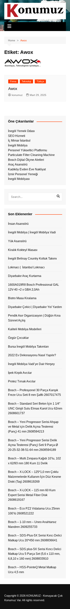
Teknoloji (26, 81)
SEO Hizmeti (16, 135)
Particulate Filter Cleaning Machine (31, 155)
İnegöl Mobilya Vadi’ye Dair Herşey (31, 364)
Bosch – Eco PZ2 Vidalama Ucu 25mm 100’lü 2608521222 (34, 511)
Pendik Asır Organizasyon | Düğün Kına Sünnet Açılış (34, 318)
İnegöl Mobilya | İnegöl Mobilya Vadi (32, 232)
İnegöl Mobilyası (19, 178)
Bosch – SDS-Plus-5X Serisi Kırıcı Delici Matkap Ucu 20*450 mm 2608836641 (35, 538)
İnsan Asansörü (18, 223)
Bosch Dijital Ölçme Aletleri (26, 159)
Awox (12, 89)
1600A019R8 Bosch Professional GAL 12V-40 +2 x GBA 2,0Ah (33, 287)
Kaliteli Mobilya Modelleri (24, 329)
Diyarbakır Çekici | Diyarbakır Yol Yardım (35, 307)
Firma (13, 81)
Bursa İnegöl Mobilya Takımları (28, 346)
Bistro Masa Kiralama (22, 298)
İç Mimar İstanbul (19, 140)
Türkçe (40, 81)
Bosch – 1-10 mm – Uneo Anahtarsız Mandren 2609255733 (32, 524)
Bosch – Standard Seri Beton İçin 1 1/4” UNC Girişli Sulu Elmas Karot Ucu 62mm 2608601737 (35, 408)
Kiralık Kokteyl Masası (22, 249)
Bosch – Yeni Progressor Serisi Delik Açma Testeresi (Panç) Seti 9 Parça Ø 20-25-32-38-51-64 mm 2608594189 (33, 445)
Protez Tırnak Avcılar (21, 381)
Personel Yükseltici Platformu (27, 150)
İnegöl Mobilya (17, 145)
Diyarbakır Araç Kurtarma (24, 275)
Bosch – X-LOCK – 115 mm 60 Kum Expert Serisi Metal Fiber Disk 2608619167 (31, 495)
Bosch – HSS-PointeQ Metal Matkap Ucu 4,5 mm (32, 570)
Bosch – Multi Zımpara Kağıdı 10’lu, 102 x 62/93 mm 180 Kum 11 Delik (34, 461)
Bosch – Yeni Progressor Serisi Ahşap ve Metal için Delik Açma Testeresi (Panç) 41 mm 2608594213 (33, 426)
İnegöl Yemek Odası (21, 131)
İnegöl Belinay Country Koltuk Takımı (32, 258)
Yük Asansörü (17, 241)
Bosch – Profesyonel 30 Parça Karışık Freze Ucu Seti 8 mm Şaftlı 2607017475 (34, 393)
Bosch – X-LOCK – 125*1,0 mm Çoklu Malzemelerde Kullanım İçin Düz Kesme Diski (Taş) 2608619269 (34, 476)
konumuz (17, 94)
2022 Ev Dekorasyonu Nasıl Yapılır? (32, 355)
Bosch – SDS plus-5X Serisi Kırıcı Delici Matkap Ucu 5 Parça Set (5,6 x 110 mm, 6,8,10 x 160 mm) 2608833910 (34, 553)
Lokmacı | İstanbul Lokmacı (26, 267)
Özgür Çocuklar (18, 337)
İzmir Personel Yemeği (23, 174)
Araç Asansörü (17, 164)
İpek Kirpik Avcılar (20, 372)
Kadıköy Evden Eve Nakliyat (27, 169)
